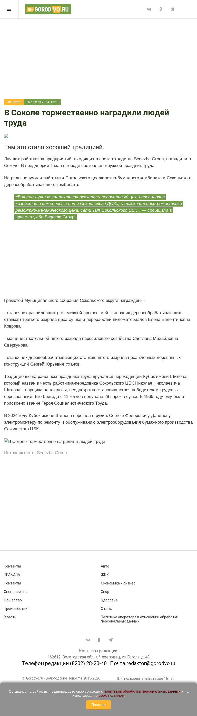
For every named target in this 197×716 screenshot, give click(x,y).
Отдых (106, 609)
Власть (10, 617)
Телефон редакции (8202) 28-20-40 (64, 663)
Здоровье (109, 600)
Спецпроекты (15, 592)
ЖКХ (105, 575)
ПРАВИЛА (12, 575)
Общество (14, 102)
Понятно (98, 705)
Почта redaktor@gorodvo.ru (142, 663)
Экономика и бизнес (118, 583)
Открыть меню (9, 9)
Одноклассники (160, 9)
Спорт (106, 592)
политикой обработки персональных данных (142, 691)
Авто (105, 566)
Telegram (172, 9)
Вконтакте (149, 9)
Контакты (12, 566)
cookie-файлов (111, 695)
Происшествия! (17, 609)
